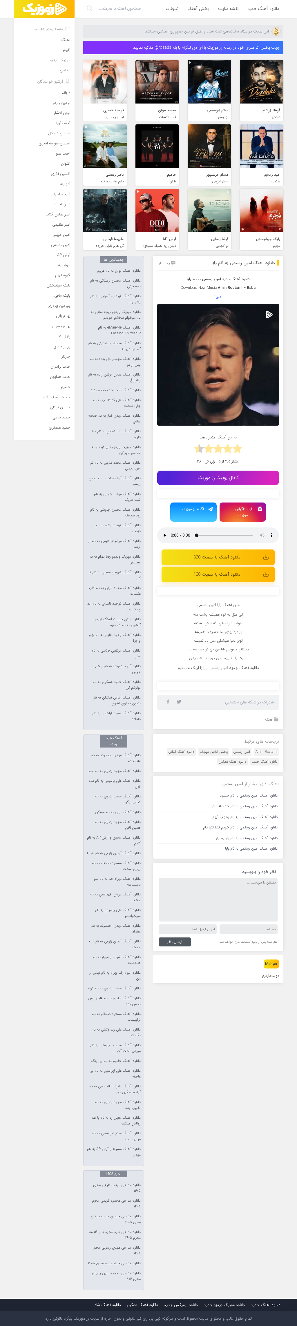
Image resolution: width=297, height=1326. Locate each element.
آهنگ (269, 719)
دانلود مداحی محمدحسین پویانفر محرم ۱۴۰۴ (116, 1276)
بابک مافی (62, 296)
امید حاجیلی (60, 194)
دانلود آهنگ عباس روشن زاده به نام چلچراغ (114, 377)
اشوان (65, 164)
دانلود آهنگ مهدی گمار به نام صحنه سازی (114, 419)
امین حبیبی (61, 235)
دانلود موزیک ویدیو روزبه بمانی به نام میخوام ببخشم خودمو (116, 315)
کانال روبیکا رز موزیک (218, 478)
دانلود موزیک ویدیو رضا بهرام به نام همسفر (115, 559)
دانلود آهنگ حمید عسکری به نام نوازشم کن (117, 685)
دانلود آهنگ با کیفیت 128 (216, 574)
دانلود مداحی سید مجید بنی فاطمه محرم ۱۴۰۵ (115, 1235)
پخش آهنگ (198, 8)
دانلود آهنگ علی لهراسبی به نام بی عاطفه (115, 1074)
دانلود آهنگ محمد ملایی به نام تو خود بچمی (115, 465)
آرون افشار (62, 113)
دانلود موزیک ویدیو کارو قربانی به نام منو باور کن (116, 450)
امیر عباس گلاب (58, 214)
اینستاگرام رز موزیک (242, 512)
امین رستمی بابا (215, 668)
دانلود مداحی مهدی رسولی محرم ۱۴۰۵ (117, 1250)
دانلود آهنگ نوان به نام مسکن (118, 812)
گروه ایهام (62, 275)
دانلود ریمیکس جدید (181, 1305)
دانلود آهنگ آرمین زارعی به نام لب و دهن (115, 944)
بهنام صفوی (61, 326)
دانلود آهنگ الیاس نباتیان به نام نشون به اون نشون (117, 700)
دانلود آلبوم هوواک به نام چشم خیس (118, 669)
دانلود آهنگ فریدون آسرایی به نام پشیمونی (115, 299)
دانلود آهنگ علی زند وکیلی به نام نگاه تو (116, 1032)
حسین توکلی (60, 407)
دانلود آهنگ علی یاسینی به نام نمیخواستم (118, 913)
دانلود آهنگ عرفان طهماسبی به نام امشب (115, 897)
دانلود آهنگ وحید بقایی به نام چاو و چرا (115, 638)
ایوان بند (63, 265)
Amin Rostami (267, 751)
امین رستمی (241, 751)
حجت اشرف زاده (57, 397)
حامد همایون (60, 377)
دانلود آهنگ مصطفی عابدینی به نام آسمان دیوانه (114, 346)
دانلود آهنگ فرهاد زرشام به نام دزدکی (118, 528)
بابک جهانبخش (58, 285)
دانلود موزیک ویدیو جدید (224, 1305)
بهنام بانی (63, 316)
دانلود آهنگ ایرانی (181, 751)
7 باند (66, 93)
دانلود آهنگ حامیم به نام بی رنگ (116, 1061)
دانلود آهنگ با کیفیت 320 (216, 557)
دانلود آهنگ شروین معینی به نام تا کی (115, 575)
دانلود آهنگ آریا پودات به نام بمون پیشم (115, 481)
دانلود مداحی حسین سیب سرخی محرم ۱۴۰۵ (116, 1219)
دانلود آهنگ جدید (263, 8)
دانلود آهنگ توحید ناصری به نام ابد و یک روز (114, 606)
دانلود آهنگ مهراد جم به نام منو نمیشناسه (117, 882)
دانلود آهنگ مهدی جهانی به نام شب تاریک (117, 497)
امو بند (65, 184)
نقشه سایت (228, 8)
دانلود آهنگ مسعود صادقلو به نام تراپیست (116, 1017)
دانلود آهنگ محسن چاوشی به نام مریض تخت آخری (115, 1048)
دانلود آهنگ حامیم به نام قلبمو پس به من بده (114, 1001)
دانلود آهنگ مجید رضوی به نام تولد (114, 988)
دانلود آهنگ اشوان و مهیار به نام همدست (117, 960)
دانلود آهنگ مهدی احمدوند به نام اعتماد (116, 929)
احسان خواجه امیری (54, 143)
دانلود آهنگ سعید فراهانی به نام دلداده (116, 716)
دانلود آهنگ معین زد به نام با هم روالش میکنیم (116, 1121)
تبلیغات (172, 8)
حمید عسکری (59, 428)
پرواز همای (61, 346)
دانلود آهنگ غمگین (232, 761)
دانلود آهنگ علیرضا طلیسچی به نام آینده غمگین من (115, 1089)
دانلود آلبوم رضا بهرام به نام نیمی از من (115, 976)
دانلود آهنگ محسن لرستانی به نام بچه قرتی (115, 283)
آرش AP (63, 255)
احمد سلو (63, 153)
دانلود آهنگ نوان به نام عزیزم (119, 271)
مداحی (65, 70)
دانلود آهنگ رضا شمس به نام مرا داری (116, 434)
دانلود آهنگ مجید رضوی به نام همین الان (118, 825)
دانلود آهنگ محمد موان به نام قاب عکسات (115, 591)
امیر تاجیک (61, 204)
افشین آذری (60, 174)
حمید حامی (61, 417)
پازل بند (64, 336)
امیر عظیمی (61, 225)
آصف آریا (63, 123)
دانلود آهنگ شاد (107, 1305)
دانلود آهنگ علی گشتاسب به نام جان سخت (117, 403)
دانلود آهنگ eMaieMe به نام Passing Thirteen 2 (119, 330)
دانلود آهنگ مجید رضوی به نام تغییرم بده (118, 1105)
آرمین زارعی (60, 103)
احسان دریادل (59, 133)
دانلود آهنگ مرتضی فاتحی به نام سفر (116, 653)
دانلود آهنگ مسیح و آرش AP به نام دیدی (114, 1152)
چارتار (65, 356)
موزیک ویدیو (60, 60)
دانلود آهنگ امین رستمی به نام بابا (243, 263)
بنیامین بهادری (59, 306)
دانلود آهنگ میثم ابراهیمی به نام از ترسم (114, 544)
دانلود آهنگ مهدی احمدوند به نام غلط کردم (116, 758)
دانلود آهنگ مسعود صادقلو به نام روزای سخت (116, 866)
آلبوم (66, 50)
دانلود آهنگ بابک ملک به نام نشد (115, 390)
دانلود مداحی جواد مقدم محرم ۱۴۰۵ (114, 1263)
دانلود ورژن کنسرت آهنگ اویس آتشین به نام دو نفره (117, 622)
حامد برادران (60, 367)
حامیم (65, 387)
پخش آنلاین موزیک (214, 751)
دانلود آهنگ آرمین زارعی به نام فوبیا (114, 853)
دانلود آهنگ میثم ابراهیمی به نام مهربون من (116, 1136)
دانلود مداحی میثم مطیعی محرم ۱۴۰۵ (117, 1188)
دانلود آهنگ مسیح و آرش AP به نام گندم (114, 840)
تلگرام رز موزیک (193, 509)
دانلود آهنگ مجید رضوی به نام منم (114, 771)
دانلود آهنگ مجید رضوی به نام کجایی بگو (118, 799)
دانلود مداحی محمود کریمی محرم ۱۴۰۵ (116, 1203)
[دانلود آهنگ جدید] (44, 9)
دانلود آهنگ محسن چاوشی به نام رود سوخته (115, 512)
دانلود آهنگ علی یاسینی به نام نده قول (115, 784)
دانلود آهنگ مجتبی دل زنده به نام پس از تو (115, 362)
